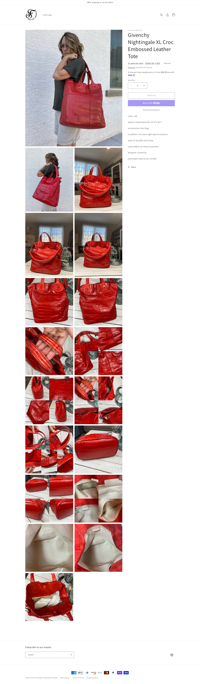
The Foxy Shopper (37, 678)
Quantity (131, 80)
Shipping (131, 67)
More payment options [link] (151, 109)
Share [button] (133, 167)
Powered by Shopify (51, 678)
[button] (161, 15)
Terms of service (78, 678)
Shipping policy (92, 678)
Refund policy (65, 678)
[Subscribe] (71, 655)
